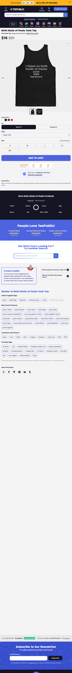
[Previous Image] (3, 78)
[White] (3, 120)
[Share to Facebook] (9, 372)
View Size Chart (65, 140)
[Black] (6, 120)
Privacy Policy (32, 662)
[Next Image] (68, 78)
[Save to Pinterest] (19, 372)
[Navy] (9, 120)
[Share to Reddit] (24, 372)
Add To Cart (36, 158)
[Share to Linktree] (14, 372)
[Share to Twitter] (3, 372)
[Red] (12, 120)
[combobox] (33, 15)
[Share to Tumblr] (30, 372)
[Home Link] (17, 9)
